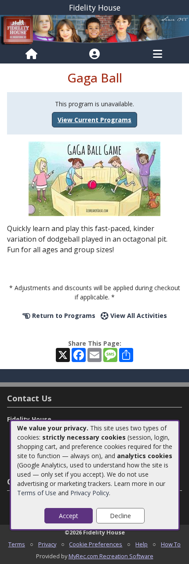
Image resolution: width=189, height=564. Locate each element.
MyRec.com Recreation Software (111, 556)
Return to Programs (62, 315)
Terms (16, 544)
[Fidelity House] (94, 29)
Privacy (47, 544)
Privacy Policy (89, 493)
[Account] (94, 54)
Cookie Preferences (95, 544)
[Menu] (157, 54)
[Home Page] (31, 54)
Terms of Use (36, 493)
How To (171, 544)
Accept (68, 516)
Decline (120, 516)
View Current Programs (94, 120)
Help (141, 544)
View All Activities (138, 315)
